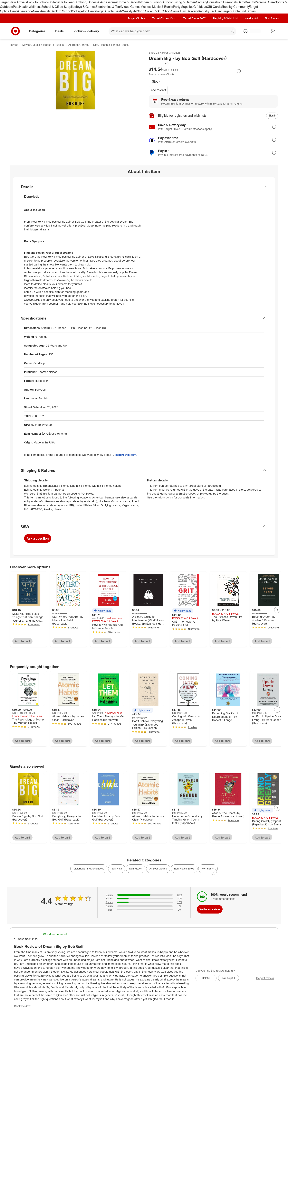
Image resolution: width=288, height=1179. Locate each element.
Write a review (209, 909)
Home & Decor (127, 2)
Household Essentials (222, 2)
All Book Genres (78, 44)
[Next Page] (277, 610)
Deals (14, 11)
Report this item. (126, 454)
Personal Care (265, 2)
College (53, 2)
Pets (16, 7)
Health (24, 7)
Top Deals (89, 11)
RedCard (215, 11)
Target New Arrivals (13, 2)
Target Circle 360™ (194, 18)
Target (14, 44)
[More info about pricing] (239, 71)
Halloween (66, 2)
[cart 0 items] (273, 31)
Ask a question (38, 538)
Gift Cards (214, 7)
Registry (203, 11)
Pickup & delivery (86, 31)
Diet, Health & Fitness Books (111, 44)
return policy (165, 497)
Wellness (35, 7)
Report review (265, 978)
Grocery (201, 2)
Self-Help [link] (116, 868)
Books (60, 44)
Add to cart (158, 90)
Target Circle (231, 11)
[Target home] (15, 31)
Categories (37, 31)
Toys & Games (86, 7)
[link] (159, 63)
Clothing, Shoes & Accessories (95, 2)
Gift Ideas (200, 7)
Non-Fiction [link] (135, 868)
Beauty (250, 2)
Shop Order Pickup (150, 11)
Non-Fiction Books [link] (184, 868)
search (232, 31)
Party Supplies (183, 7)
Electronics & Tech (108, 7)
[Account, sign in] (253, 31)
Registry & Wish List (225, 18)
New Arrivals (42, 11)
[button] (159, 63)
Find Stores (248, 11)
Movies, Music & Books (156, 7)
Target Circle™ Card (164, 18)
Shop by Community (235, 7)
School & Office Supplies (58, 7)
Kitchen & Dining (149, 2)
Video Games (130, 7)
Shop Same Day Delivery (180, 11)
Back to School (37, 2)
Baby (241, 2)
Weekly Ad (129, 11)
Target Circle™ (136, 18)
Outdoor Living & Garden (178, 2)
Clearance (25, 11)
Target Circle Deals (109, 11)
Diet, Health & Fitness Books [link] (89, 868)
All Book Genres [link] (158, 868)
